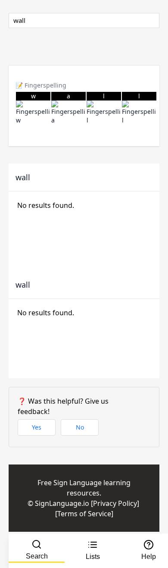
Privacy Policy (115, 503)
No (80, 427)
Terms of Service (84, 513)
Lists (93, 556)
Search (37, 556)
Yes (36, 427)
